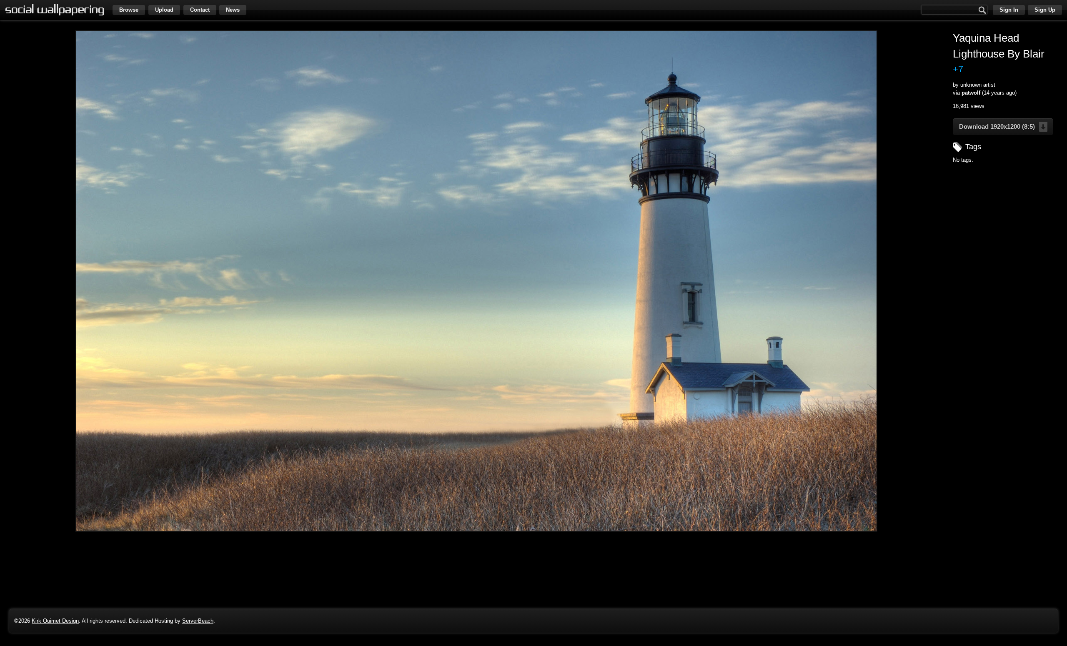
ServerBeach (197, 621)
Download (997, 126)
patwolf (971, 93)
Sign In (1008, 10)
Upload (164, 10)
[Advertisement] (1005, 221)
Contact (200, 10)
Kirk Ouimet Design (55, 621)
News (233, 10)
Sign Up (1044, 10)
